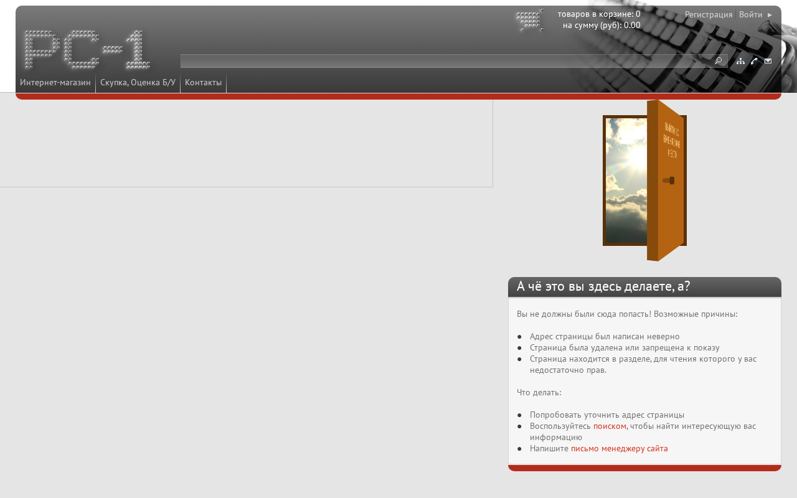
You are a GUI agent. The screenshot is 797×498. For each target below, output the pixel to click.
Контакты (203, 82)
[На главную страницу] (88, 51)
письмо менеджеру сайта (619, 448)
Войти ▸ (755, 14)
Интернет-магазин (55, 82)
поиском (609, 425)
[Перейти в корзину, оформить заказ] (532, 21)
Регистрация (709, 14)
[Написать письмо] (768, 61)
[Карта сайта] (740, 61)
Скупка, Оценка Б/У (138, 82)
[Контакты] (754, 61)
